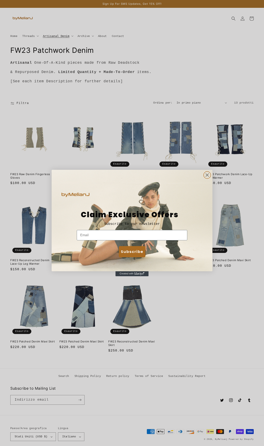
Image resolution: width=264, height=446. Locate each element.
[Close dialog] (207, 175)
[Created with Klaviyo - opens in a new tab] (132, 273)
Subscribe (132, 251)
